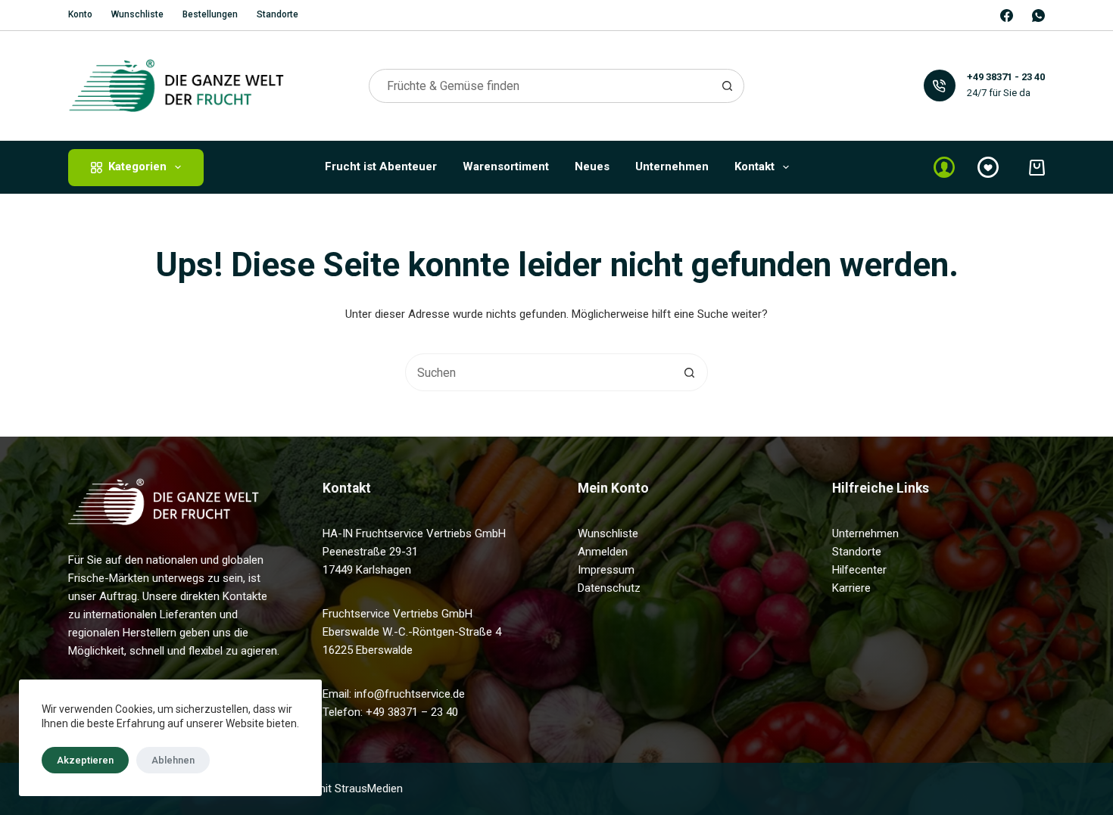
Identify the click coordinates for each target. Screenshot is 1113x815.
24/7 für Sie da (998, 92)
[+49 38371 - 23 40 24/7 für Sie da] (940, 86)
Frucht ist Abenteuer (381, 166)
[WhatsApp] (1038, 15)
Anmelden (603, 551)
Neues (592, 166)
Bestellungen (210, 14)
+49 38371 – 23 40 (412, 712)
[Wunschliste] (988, 167)
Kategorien (137, 166)
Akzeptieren (85, 760)
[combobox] (540, 86)
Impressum (606, 570)
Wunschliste (137, 14)
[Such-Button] (727, 86)
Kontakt (754, 166)
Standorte (277, 14)
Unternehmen (672, 166)
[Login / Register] (944, 167)
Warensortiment (506, 166)
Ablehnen (173, 760)
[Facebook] (1006, 15)
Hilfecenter (859, 570)
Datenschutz (609, 588)
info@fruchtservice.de (409, 694)
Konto (80, 14)
